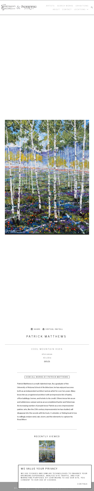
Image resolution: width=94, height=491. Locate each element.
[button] (81, 9)
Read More (22, 419)
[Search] (92, 7)
